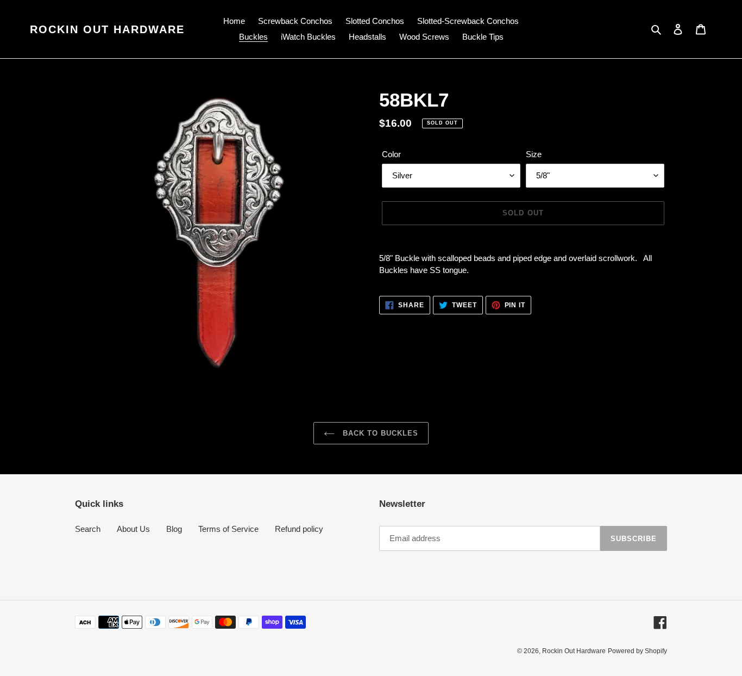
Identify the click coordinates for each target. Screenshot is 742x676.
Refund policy (299, 529)
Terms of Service (228, 529)
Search (87, 529)
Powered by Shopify (637, 651)
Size (534, 154)
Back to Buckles (379, 433)
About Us (133, 529)
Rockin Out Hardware (107, 29)
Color (391, 154)
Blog (174, 529)
